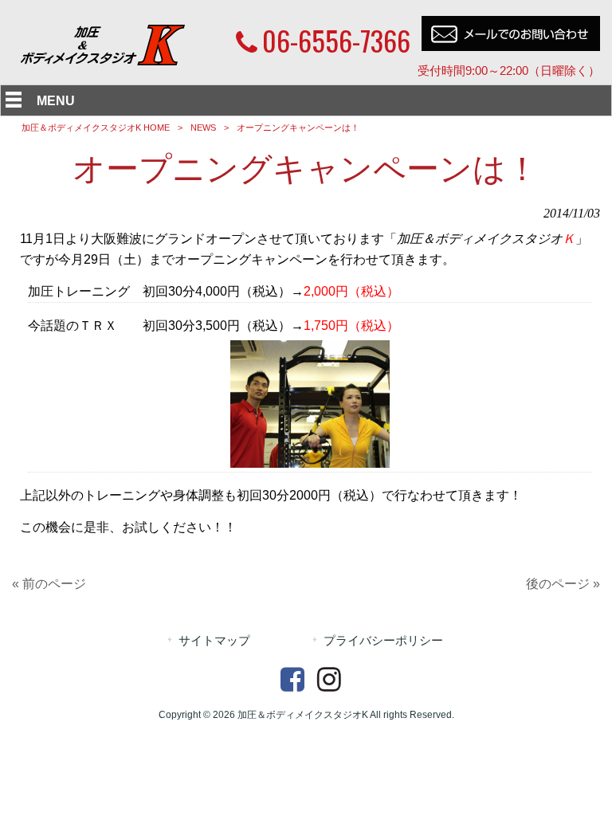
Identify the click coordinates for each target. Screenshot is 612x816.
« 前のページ (49, 583)
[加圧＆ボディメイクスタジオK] (103, 61)
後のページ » (563, 583)
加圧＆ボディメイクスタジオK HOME (96, 127)
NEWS (203, 127)
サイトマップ (214, 640)
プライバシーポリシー (383, 640)
